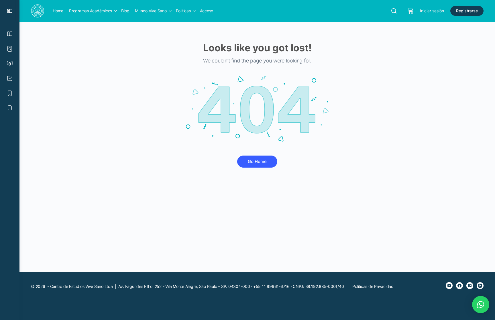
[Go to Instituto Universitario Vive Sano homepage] (37, 10)
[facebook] (459, 285)
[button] (480, 304)
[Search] (394, 10)
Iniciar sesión (432, 10)
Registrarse (467, 10)
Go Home (257, 161)
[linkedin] (480, 285)
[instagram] (469, 285)
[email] (449, 285)
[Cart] (410, 11)
